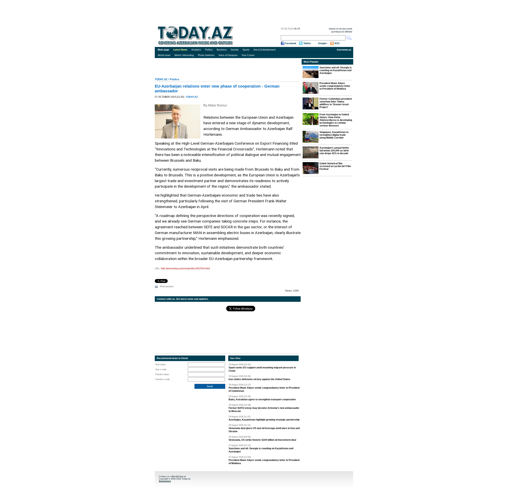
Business (222, 49)
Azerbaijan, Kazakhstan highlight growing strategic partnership (264, 419)
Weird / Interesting (184, 55)
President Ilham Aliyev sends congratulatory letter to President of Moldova (264, 462)
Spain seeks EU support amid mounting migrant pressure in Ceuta (262, 369)
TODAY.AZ (161, 79)
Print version (166, 286)
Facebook (290, 43)
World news (164, 55)
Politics (209, 49)
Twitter (307, 43)
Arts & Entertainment (264, 49)
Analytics (196, 49)
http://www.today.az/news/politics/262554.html (185, 268)
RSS (337, 43)
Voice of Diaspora (228, 55)
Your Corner (248, 55)
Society (235, 49)
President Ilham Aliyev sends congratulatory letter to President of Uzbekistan (264, 389)
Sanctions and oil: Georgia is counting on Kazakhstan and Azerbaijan (261, 450)
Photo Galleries (206, 55)
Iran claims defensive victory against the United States (259, 379)
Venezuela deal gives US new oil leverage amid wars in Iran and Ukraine (264, 430)
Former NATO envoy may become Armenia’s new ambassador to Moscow (264, 410)
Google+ (322, 43)
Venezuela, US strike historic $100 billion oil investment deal (262, 440)
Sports (245, 49)
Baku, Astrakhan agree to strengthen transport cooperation (262, 399)
